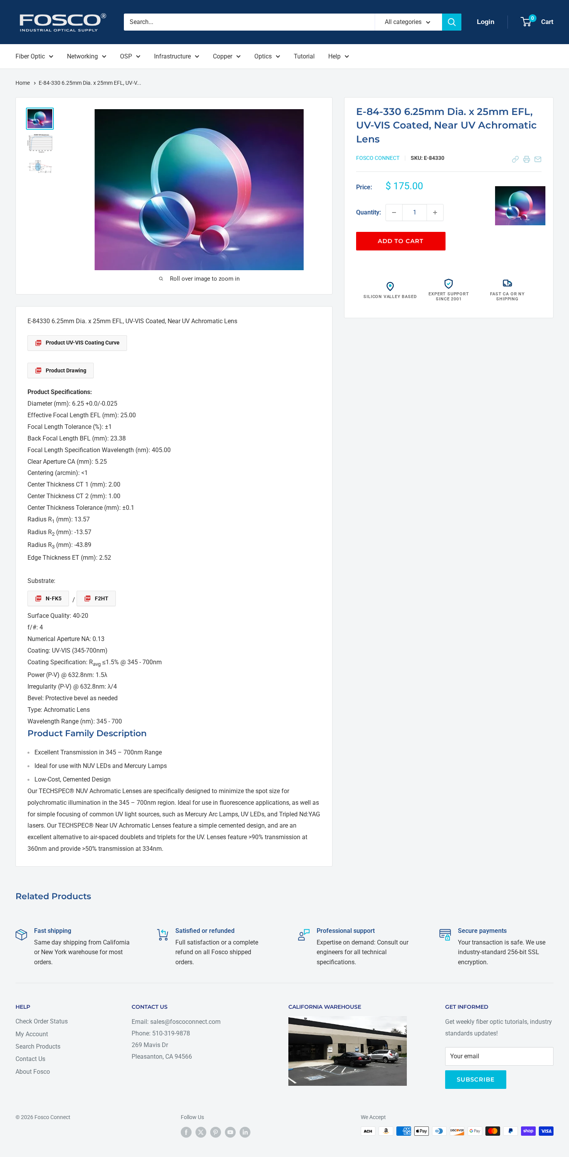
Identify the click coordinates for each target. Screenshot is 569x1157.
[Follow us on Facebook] (186, 1131)
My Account (31, 1034)
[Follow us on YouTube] (230, 1131)
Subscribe (476, 1079)
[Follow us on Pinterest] (215, 1131)
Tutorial (304, 56)
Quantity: (368, 212)
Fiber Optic (30, 56)
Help (334, 56)
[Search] (451, 22)
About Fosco (32, 1071)
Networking (82, 56)
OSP (126, 56)
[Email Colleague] (538, 159)
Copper (222, 56)
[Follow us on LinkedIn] (245, 1131)
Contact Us (30, 1059)
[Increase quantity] (435, 212)
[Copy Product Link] (515, 159)
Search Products (37, 1046)
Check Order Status (41, 1021)
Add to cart (400, 241)
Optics (263, 56)
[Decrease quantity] (394, 212)
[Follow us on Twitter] (200, 1131)
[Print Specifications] (526, 159)
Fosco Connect (377, 158)
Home (23, 83)
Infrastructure (172, 56)
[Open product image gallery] (520, 206)
